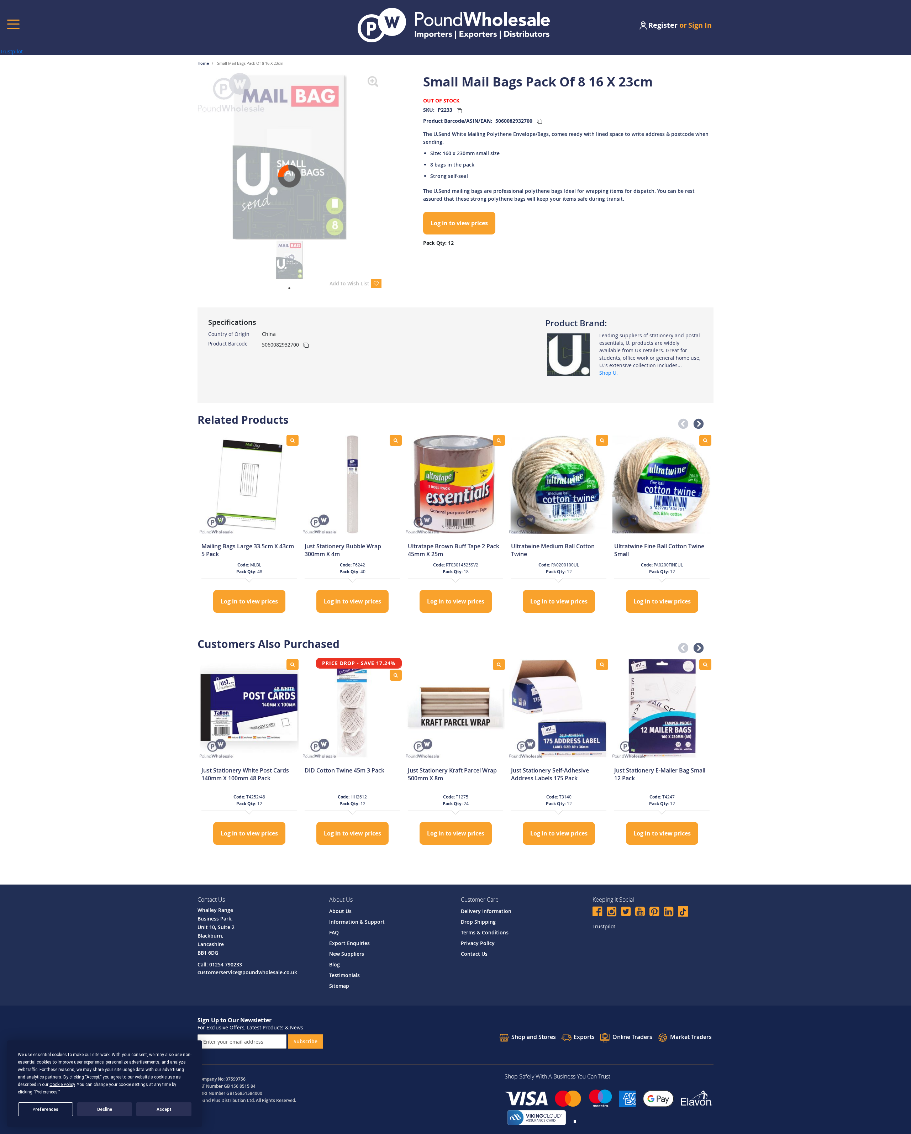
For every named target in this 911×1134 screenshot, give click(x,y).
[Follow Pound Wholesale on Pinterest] (654, 912)
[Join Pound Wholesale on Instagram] (611, 912)
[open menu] (13, 24)
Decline (104, 1109)
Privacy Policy (478, 943)
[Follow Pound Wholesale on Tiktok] (683, 911)
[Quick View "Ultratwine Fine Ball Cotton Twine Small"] (705, 440)
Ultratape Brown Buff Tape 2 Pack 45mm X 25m (453, 550)
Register (663, 25)
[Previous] (192, 156)
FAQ (334, 932)
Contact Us (474, 953)
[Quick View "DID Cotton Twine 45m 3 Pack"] (396, 675)
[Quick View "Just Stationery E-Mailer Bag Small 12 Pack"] (705, 664)
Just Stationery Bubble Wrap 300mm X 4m (343, 550)
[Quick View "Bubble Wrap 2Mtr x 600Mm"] (396, 440)
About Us (340, 911)
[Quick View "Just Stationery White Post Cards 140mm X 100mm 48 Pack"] (292, 664)
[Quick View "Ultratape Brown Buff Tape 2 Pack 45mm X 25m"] (499, 440)
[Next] (386, 156)
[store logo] (454, 25)
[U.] (568, 354)
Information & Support (357, 921)
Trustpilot (11, 51)
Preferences (45, 1109)
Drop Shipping (478, 921)
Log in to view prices (459, 223)
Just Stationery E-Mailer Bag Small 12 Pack (659, 774)
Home (204, 63)
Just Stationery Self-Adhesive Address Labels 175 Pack (550, 774)
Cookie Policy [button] (62, 1084)
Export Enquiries (349, 943)
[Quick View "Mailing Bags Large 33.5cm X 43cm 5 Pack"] (292, 440)
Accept (164, 1109)
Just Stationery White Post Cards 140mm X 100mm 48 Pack (245, 774)
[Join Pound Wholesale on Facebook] (597, 912)
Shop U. (608, 372)
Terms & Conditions (485, 932)
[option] (249, 524)
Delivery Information (486, 911)
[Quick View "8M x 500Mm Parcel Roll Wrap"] (499, 664)
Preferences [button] (46, 1092)
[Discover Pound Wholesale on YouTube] (640, 912)
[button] (681, 422)
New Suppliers (346, 953)
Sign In (700, 25)
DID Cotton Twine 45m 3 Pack (344, 770)
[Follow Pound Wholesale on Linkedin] (668, 912)
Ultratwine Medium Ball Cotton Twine (553, 550)
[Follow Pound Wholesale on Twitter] (626, 912)
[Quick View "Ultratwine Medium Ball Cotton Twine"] (602, 440)
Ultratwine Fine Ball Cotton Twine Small (659, 550)
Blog (334, 964)
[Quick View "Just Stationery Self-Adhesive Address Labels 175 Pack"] (602, 664)
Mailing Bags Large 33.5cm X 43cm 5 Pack (247, 550)
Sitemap (339, 985)
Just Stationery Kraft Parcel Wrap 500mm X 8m (452, 774)
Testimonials (344, 975)
